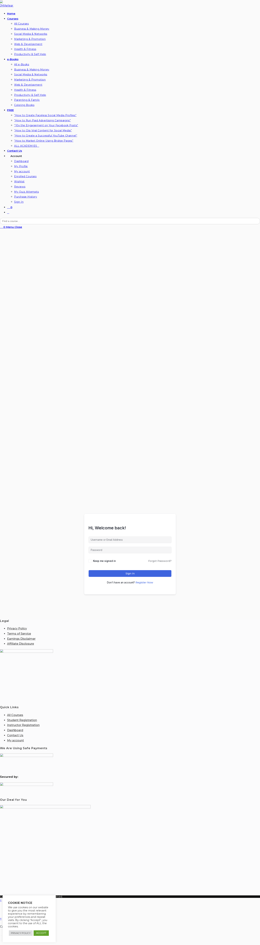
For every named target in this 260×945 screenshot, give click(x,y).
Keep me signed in (104, 560)
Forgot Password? (160, 561)
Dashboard (15, 730)
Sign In (130, 573)
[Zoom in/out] (1, 935)
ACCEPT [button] (41, 933)
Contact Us (15, 735)
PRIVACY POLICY (21, 933)
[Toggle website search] (8, 212)
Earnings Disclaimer (21, 638)
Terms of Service (19, 633)
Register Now (144, 582)
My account (15, 740)
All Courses (15, 715)
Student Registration (22, 720)
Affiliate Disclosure (20, 643)
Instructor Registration (23, 725)
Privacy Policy (17, 628)
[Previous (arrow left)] (1, 940)
